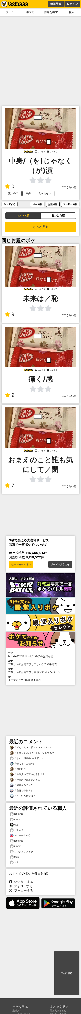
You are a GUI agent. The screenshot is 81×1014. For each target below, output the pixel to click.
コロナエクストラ (23, 851)
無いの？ (13, 193)
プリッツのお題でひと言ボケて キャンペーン (34, 671)
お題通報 (52, 204)
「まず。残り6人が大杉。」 (29, 758)
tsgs (16, 856)
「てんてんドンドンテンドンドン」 (33, 747)
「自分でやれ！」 (23, 790)
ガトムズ (19, 829)
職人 (71, 12)
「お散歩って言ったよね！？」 (30, 774)
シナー (17, 862)
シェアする (10, 204)
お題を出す (51, 12)
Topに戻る (66, 973)
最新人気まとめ (58, 1010)
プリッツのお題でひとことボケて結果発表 (32, 663)
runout (17, 819)
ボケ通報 (37, 204)
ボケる (30, 12)
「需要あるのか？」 (24, 785)
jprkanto (18, 813)
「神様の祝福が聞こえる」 (28, 779)
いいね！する (22, 882)
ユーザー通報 (70, 204)
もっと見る (40, 226)
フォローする (22, 886)
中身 (28, 193)
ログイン (72, 3)
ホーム (10, 12)
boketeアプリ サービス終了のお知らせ (30, 655)
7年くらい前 (69, 187)
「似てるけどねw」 (24, 763)
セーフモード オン (21, 564)
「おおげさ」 (21, 768)
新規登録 (55, 3)
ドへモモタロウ (22, 835)
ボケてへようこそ (60, 564)
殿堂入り (17, 1010)
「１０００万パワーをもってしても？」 (35, 752)
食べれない (44, 193)
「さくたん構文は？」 (26, 795)
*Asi (16, 824)
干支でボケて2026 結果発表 (24, 679)
